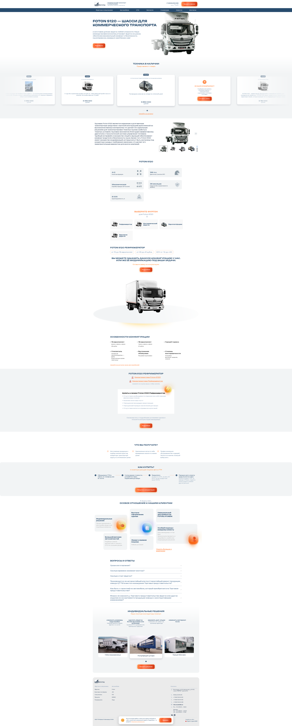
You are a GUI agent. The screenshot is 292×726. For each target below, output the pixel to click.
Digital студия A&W (192, 721)
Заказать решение (146, 667)
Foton (113, 689)
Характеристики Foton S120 (147, 377)
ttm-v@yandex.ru (178, 704)
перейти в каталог (146, 114)
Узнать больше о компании (164, 549)
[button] (146, 90)
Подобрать (99, 45)
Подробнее (146, 269)
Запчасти (149, 10)
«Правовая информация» (138, 721)
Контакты (192, 10)
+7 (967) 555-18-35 (178, 699)
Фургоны (97, 689)
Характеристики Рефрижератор (147, 381)
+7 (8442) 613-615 (172, 3)
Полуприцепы (98, 700)
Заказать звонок (189, 4)
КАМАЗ (114, 697)
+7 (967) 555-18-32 (178, 697)
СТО (137, 10)
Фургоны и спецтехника (104, 10)
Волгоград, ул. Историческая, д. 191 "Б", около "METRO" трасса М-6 (184, 690)
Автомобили (124, 10)
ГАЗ (113, 694)
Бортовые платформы (101, 692)
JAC (113, 692)
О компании (165, 10)
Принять (165, 720)
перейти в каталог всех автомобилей (124, 365)
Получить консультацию (146, 490)
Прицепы (97, 697)
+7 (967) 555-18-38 (178, 702)
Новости (179, 10)
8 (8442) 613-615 (177, 695)
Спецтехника (98, 694)
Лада (113, 700)
